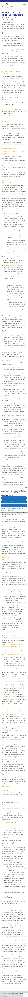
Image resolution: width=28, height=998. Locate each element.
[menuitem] (24, 5)
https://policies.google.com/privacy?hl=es (15, 654)
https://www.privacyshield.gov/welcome (15, 637)
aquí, (8, 331)
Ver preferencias (14, 505)
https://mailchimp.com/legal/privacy (14, 739)
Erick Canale (22, 993)
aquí (22, 701)
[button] (26, 487)
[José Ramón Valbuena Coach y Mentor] (11, 5)
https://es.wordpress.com (11, 696)
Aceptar (14, 498)
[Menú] (24, 5)
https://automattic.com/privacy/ (12, 712)
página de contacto (14, 220)
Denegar (14, 501)
